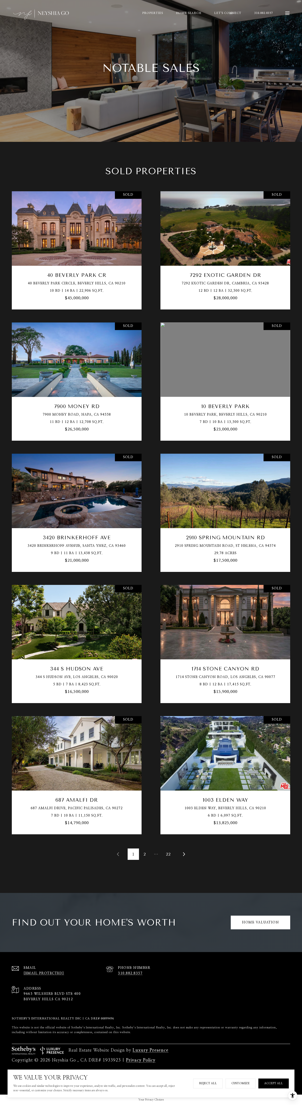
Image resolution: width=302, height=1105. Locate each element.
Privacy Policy (140, 1060)
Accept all (273, 1083)
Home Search (188, 13)
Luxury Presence (150, 1050)
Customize (240, 1083)
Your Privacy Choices (151, 1099)
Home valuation (260, 922)
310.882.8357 (263, 13)
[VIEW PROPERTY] (76, 243)
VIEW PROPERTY (77, 248)
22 (168, 854)
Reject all (208, 1083)
